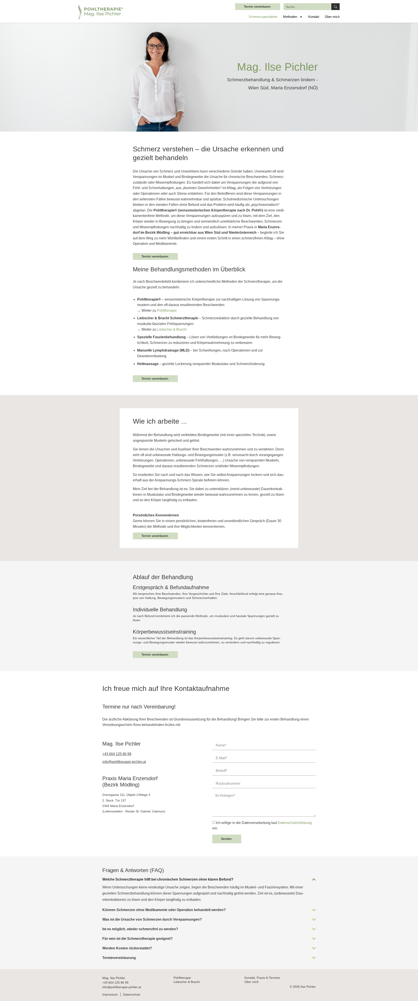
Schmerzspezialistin (263, 17)
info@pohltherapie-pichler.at (121, 987)
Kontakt (313, 17)
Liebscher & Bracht (171, 329)
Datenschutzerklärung (295, 823)
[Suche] (335, 6)
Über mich (332, 17)
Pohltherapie (167, 310)
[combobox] (307, 6)
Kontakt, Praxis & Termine (262, 977)
